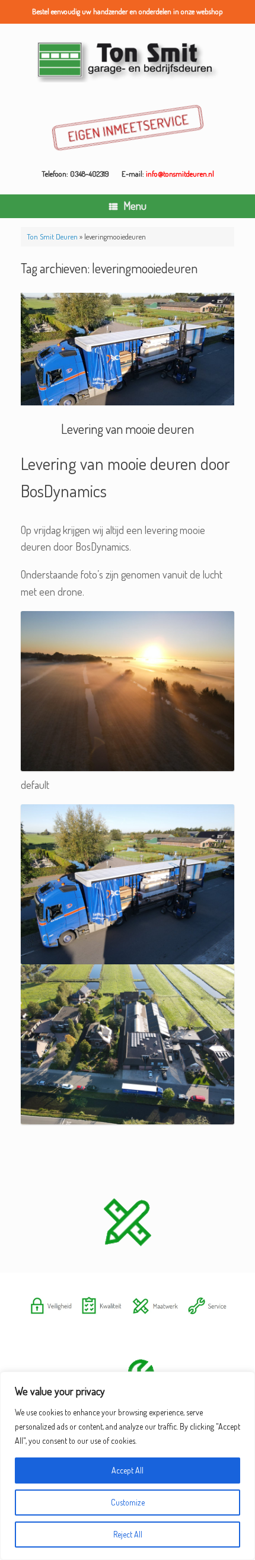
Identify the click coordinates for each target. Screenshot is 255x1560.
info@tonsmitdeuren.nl (180, 173)
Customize (128, 1502)
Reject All (127, 1534)
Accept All (127, 1470)
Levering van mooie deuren (127, 428)
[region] (127, 1466)
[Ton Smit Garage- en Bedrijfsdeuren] (127, 60)
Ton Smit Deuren (52, 236)
